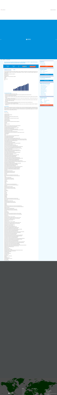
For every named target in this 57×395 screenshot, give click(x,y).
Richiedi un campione (32, 66)
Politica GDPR (35, 394)
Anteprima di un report (7, 69)
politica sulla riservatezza (36, 393)
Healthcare (4, 59)
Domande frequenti (36, 389)
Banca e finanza (24, 394)
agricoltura (24, 393)
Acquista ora (46, 66)
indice (14, 69)
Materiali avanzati (24, 389)
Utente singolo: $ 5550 (43, 63)
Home (1, 59)
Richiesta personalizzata (46, 80)
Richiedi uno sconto (47, 74)
